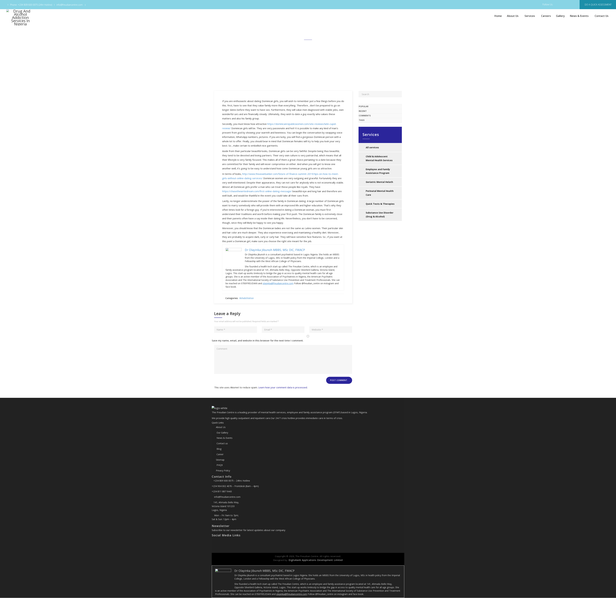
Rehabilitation (246, 298)
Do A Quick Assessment (598, 4)
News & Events (579, 16)
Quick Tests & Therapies (380, 203)
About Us (512, 16)
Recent (363, 111)
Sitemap (220, 459)
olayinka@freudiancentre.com (278, 283)
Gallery (560, 16)
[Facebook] (213, 542)
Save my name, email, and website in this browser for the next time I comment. (258, 340)
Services (530, 16)
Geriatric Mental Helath (379, 181)
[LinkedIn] (220, 542)
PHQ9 (219, 465)
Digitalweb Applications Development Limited (316, 560)
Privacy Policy (223, 470)
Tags (362, 120)
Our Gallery (222, 432)
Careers (546, 16)
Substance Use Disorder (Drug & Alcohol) (379, 214)
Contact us (222, 443)
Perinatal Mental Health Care (380, 192)
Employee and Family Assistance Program (378, 171)
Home (498, 16)
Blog (218, 448)
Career (219, 454)
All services (372, 147)
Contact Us (601, 16)
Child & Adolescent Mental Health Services (379, 158)
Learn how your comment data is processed (282, 387)
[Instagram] (218, 542)
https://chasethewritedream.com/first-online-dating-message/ (257, 191)
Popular (363, 106)
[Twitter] (215, 542)
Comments (365, 115)
